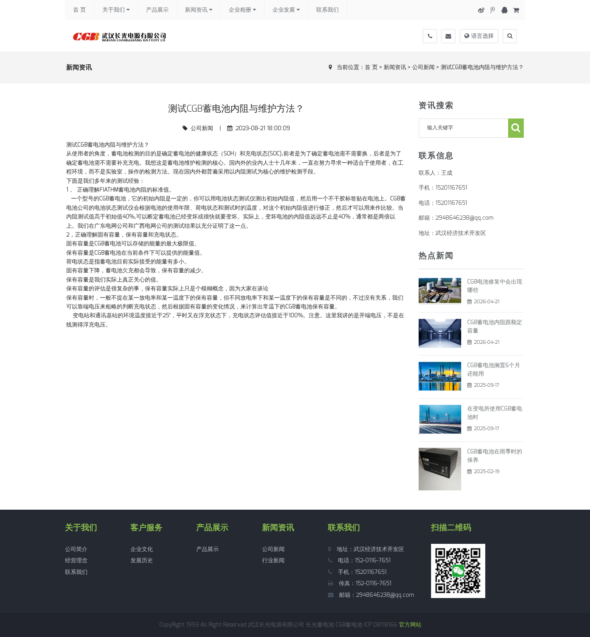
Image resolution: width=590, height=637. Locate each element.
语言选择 (482, 36)
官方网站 (410, 625)
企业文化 (141, 549)
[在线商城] (516, 10)
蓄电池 (107, 244)
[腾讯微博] (492, 10)
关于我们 (114, 10)
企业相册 (241, 10)
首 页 (79, 10)
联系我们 (327, 10)
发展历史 (141, 561)
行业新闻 (273, 561)
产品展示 (157, 10)
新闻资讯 (197, 10)
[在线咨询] (504, 10)
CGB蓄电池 (90, 145)
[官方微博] (481, 10)
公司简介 (76, 549)
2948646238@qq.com (385, 595)
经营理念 (76, 561)
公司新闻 (423, 67)
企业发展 (285, 10)
